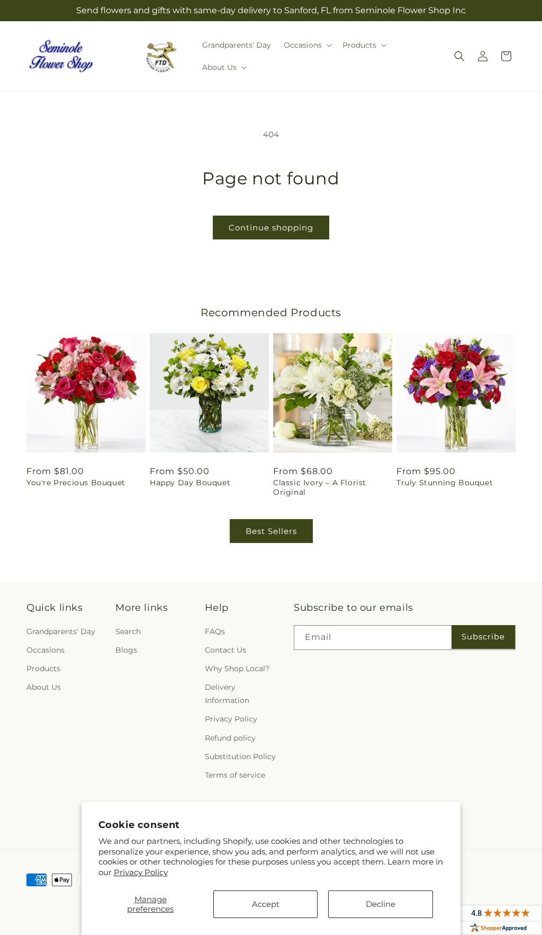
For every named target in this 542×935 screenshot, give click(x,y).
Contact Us (225, 650)
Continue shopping (271, 227)
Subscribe (483, 636)
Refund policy (230, 738)
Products (43, 668)
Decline (380, 904)
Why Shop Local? (237, 668)
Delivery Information (227, 693)
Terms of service (235, 775)
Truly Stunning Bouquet (444, 482)
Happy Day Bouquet (190, 482)
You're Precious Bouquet (75, 482)
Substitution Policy (240, 756)
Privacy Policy (141, 872)
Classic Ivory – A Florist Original (319, 487)
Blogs (126, 650)
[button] (306, 45)
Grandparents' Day (60, 631)
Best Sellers (271, 531)
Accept (265, 904)
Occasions (45, 650)
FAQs (215, 631)
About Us (43, 687)
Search (128, 631)
